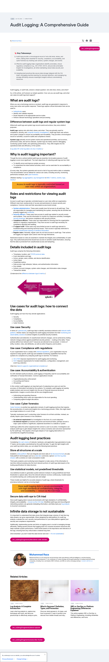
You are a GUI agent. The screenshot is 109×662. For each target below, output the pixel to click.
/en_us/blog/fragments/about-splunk (26, 628)
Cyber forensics (15, 407)
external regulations (42, 352)
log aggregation (27, 178)
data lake (38, 456)
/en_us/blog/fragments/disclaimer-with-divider (29, 540)
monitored (30, 212)
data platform (22, 454)
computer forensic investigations (38, 132)
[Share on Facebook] (87, 40)
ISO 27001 (16, 359)
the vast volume (24, 442)
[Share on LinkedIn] (91, 40)
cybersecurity (22, 330)
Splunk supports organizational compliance (31, 366)
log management (39, 178)
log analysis (65, 504)
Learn (12, 18)
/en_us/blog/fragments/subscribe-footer (27, 640)
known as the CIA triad (35, 502)
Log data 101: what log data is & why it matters (26, 149)
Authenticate (17, 111)
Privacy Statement (7, 659)
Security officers (19, 214)
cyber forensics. (33, 174)
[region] (23, 657)
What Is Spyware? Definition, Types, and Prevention (52, 607)
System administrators (21, 208)
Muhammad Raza (16, 41)
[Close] (45, 654)
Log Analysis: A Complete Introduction (20, 607)
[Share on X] (83, 40)
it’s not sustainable (57, 534)
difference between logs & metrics (33, 273)
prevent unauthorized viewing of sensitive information (31, 230)
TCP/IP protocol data (37, 254)
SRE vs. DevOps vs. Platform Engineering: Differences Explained (82, 608)
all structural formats (57, 454)
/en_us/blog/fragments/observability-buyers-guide (90, 48)
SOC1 (15, 361)
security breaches (19, 218)
